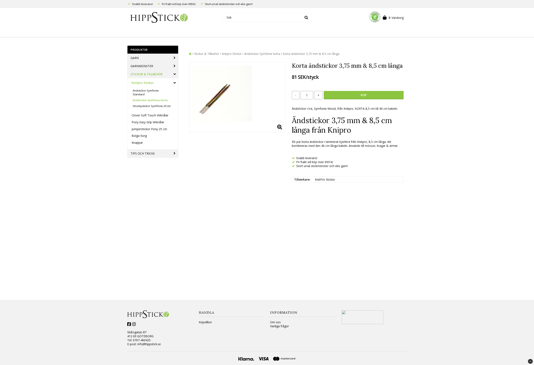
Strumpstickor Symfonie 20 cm (152, 106)
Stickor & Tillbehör (146, 74)
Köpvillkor (205, 322)
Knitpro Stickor (143, 83)
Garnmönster (142, 66)
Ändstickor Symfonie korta (150, 100)
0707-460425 (142, 340)
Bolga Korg (139, 136)
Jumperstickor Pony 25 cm (149, 129)
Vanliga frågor (279, 326)
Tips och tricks (143, 153)
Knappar (137, 143)
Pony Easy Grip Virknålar (148, 122)
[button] (393, 17)
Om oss (275, 322)
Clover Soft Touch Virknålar (150, 115)
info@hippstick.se (149, 344)
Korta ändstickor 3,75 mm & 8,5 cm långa (311, 54)
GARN (135, 58)
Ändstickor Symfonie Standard (146, 92)
